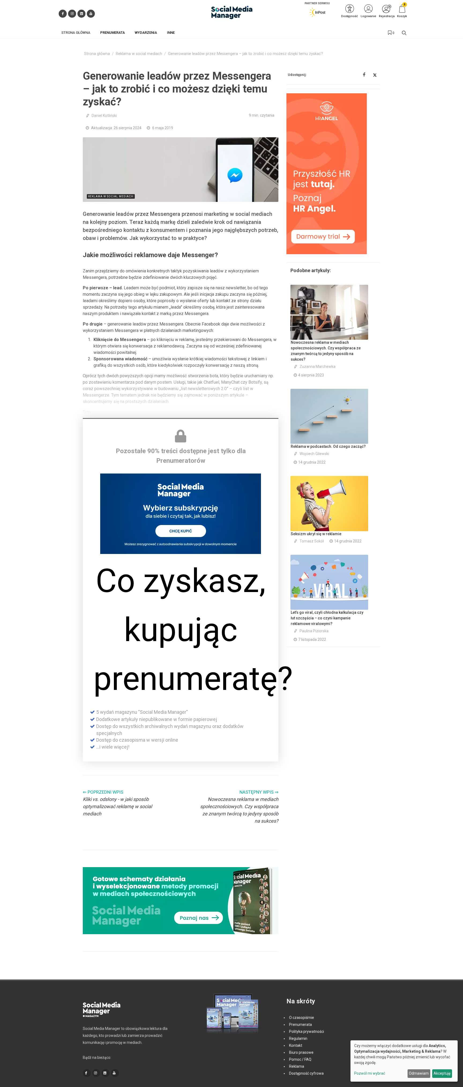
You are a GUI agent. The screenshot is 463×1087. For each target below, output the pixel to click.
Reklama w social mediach (139, 53)
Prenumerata (300, 1024)
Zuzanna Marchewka (317, 366)
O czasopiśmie (301, 1017)
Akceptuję (442, 1073)
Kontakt (295, 1045)
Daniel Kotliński (104, 115)
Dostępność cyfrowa (306, 1073)
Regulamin (298, 1038)
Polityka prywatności (306, 1031)
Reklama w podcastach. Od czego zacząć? (328, 446)
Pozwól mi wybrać (369, 1073)
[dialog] (404, 1061)
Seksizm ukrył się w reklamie (316, 534)
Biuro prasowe (301, 1052)
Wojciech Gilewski (314, 454)
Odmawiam (419, 1073)
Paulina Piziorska (314, 631)
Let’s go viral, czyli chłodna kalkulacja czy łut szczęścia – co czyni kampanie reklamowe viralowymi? (327, 618)
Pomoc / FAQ (300, 1059)
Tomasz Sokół (312, 541)
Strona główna (97, 53)
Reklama (296, 1066)
